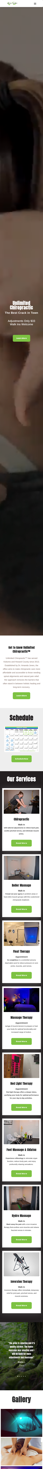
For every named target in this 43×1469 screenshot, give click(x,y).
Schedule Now (21, 759)
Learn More (21, 338)
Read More (21, 843)
